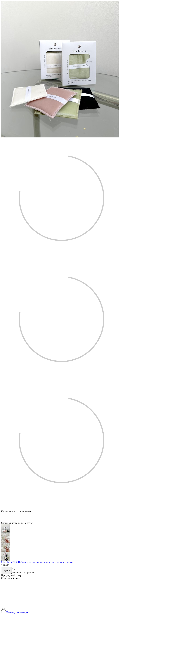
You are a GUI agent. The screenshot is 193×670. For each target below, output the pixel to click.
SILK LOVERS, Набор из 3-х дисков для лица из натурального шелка (37, 562)
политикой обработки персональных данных (118, 659)
